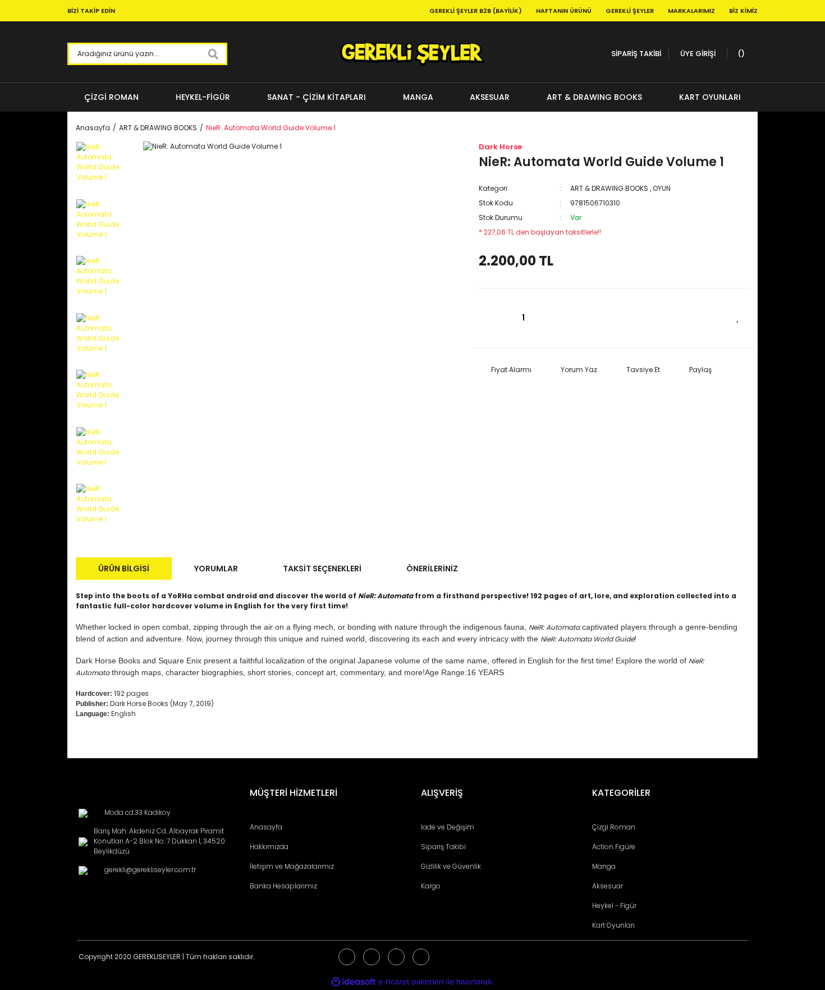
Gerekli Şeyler (630, 10)
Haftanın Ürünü (564, 10)
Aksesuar (607, 886)
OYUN (662, 188)
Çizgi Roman (613, 827)
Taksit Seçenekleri (322, 568)
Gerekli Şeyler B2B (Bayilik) (475, 10)
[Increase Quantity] (554, 318)
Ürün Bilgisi (123, 568)
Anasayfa (266, 827)
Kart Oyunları (613, 925)
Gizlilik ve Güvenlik (451, 866)
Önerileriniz (432, 568)
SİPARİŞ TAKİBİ (636, 53)
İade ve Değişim (447, 827)
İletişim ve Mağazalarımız (292, 866)
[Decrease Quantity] (492, 318)
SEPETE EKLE (647, 317)
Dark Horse (500, 146)
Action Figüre (613, 846)
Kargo (431, 886)
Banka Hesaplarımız (283, 886)
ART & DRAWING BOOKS (609, 188)
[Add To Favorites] (738, 316)
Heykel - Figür (614, 905)
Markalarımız (691, 10)
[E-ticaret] (411, 982)
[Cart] (740, 53)
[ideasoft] (353, 982)
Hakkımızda (269, 846)
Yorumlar (216, 568)
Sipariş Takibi (443, 846)
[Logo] (412, 54)
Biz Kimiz (743, 10)
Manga (604, 866)
